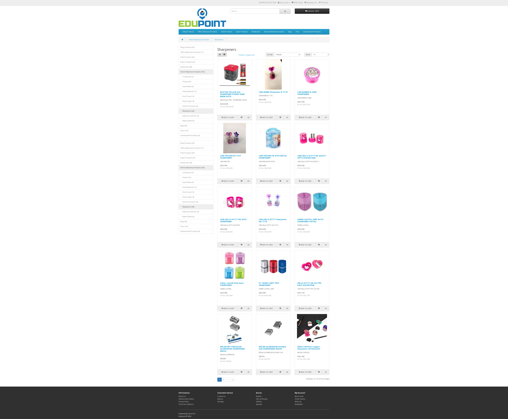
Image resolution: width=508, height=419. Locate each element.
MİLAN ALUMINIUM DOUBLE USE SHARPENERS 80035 (272, 347)
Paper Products (242, 32)
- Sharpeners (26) (187, 111)
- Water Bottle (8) (187, 121)
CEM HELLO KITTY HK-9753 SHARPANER (233, 220)
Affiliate (259, 401)
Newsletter (299, 404)
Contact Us (221, 396)
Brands (258, 396)
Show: (308, 54)
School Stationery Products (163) (192, 72)
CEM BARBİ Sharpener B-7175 (273, 92)
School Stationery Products (274, 32)
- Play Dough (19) (187, 101)
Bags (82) (183, 126)
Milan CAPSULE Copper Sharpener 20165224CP (308, 347)
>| (233, 380)
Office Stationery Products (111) (192, 52)
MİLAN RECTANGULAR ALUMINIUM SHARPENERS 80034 (232, 348)
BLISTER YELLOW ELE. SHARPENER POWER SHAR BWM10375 (232, 94)
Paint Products (226, 32)
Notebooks (256, 32)
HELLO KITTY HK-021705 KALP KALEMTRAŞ (309, 284)
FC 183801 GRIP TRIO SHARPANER (269, 284)
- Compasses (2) (187, 77)
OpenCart (191, 414)
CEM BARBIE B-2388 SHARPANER (306, 93)
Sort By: (270, 54)
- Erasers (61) (185, 81)
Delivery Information (186, 399)
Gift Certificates (261, 399)
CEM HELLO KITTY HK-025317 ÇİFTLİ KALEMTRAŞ (311, 156)
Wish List (298, 401)
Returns (220, 399)
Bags (290, 32)
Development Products (312, 32)
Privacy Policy (184, 401)
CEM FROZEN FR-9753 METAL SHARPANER (273, 156)
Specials (259, 404)
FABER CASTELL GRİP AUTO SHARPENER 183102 (310, 220)
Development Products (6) (190, 135)
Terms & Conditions (186, 404)
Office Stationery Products (207, 32)
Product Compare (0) (246, 55)
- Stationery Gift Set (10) (189, 116)
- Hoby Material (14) (188, 91)
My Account (299, 396)
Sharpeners (219, 40)
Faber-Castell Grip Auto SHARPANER (232, 284)
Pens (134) (184, 130)
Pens (297, 32)
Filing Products (188, 32)
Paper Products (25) (187, 62)
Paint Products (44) (187, 57)
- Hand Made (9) (186, 86)
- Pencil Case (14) (187, 96)
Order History (300, 399)
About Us (182, 396)
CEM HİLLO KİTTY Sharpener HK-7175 (273, 220)
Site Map (220, 401)
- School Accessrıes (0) (189, 106)
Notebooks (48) (186, 67)
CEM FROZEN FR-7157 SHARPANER (230, 156)
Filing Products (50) (187, 47)
